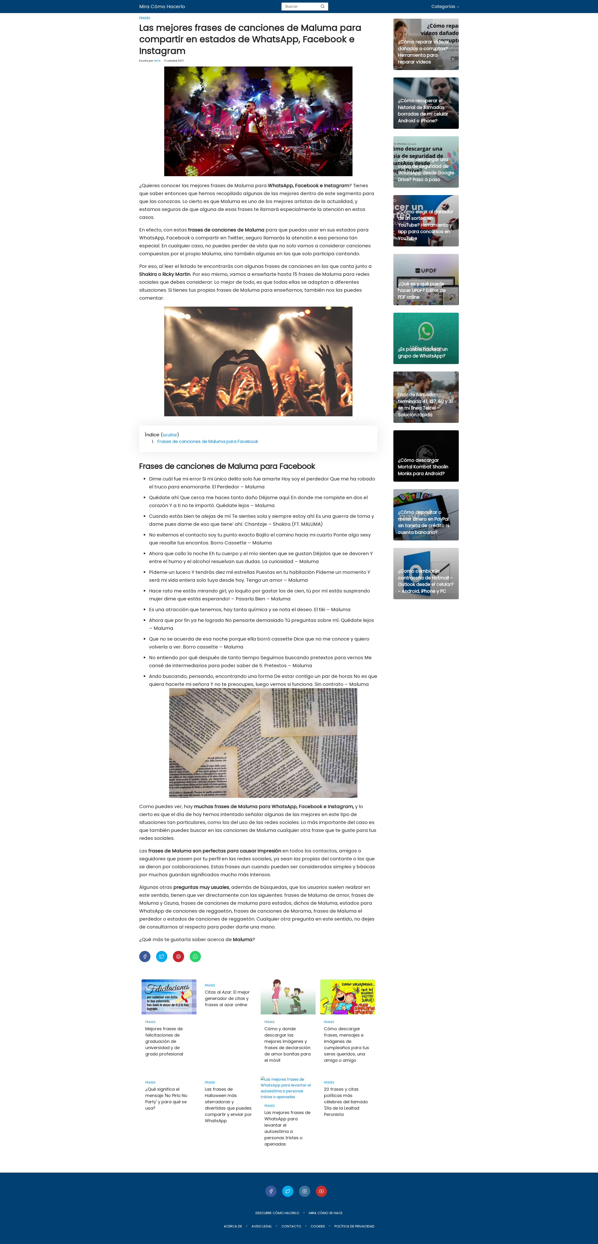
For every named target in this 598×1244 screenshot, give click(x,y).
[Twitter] (287, 1191)
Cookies (318, 1226)
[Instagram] (304, 1191)
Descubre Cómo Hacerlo (277, 1213)
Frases (144, 18)
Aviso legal (262, 1226)
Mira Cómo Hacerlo (162, 6)
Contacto (291, 1226)
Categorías (443, 6)
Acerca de (233, 1226)
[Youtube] (321, 1191)
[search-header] (322, 7)
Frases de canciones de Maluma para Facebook (207, 441)
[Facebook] (271, 1191)
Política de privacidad (354, 1226)
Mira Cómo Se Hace (325, 1213)
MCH (157, 61)
